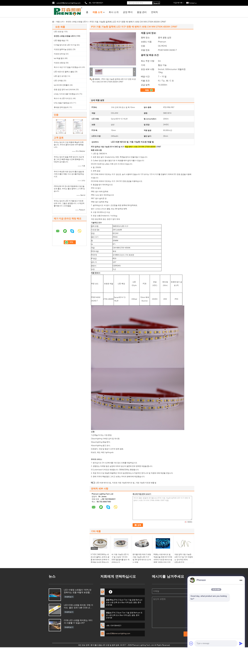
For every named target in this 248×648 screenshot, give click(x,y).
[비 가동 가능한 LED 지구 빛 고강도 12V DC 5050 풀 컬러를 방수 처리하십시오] (121, 543)
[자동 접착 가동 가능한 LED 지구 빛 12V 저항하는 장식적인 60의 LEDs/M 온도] (184, 543)
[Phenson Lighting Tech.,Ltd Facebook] (110, 591)
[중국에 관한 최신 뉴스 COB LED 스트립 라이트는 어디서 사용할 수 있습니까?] (55, 625)
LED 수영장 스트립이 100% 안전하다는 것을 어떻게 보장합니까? (78, 591)
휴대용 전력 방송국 (61, 107)
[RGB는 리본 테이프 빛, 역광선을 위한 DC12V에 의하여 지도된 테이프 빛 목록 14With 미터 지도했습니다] (163, 543)
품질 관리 (142, 12)
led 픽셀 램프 (59, 58)
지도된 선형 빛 (59, 63)
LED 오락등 (58, 80)
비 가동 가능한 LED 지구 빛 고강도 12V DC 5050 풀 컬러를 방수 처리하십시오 (120, 558)
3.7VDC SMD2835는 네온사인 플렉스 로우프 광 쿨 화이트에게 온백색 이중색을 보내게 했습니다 (100, 558)
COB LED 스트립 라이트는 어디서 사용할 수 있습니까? (78, 621)
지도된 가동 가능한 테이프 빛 (123, 483)
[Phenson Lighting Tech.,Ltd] (68, 11)
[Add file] (191, 643)
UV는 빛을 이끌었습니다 (63, 103)
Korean (192, 3)
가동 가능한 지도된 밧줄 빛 (146, 483)
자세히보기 (69, 597)
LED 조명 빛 (58, 31)
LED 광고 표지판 (60, 76)
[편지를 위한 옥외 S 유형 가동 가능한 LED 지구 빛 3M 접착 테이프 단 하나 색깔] (142, 543)
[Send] (241, 643)
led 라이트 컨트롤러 (61, 85)
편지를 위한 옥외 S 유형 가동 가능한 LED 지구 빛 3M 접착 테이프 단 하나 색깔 (142, 558)
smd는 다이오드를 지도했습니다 (66, 94)
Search (156, 3)
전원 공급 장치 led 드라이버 (64, 89)
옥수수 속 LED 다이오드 (63, 98)
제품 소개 (97, 12)
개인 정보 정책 (83, 645)
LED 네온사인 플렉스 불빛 (64, 72)
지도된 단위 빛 (59, 54)
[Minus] (241, 580)
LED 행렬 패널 (59, 40)
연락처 (154, 12)
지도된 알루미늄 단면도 (63, 49)
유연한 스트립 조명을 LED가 (77, 22)
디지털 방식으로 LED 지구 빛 (65, 45)
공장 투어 (128, 12)
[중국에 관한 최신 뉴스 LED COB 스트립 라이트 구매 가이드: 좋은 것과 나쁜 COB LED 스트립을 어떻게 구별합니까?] (55, 610)
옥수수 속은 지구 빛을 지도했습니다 (67, 67)
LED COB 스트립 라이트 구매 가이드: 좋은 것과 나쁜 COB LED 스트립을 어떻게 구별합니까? (78, 606)
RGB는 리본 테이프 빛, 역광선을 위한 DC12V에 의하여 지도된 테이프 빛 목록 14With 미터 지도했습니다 (163, 559)
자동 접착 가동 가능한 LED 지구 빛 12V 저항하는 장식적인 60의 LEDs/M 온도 (184, 558)
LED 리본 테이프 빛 (103, 483)
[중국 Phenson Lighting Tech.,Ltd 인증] (60, 126)
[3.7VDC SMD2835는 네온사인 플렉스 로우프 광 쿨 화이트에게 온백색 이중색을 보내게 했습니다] (100, 543)
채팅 (147, 90)
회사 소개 (114, 12)
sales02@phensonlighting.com (68, 3)
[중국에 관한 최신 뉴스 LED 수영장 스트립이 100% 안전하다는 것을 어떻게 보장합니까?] (55, 594)
